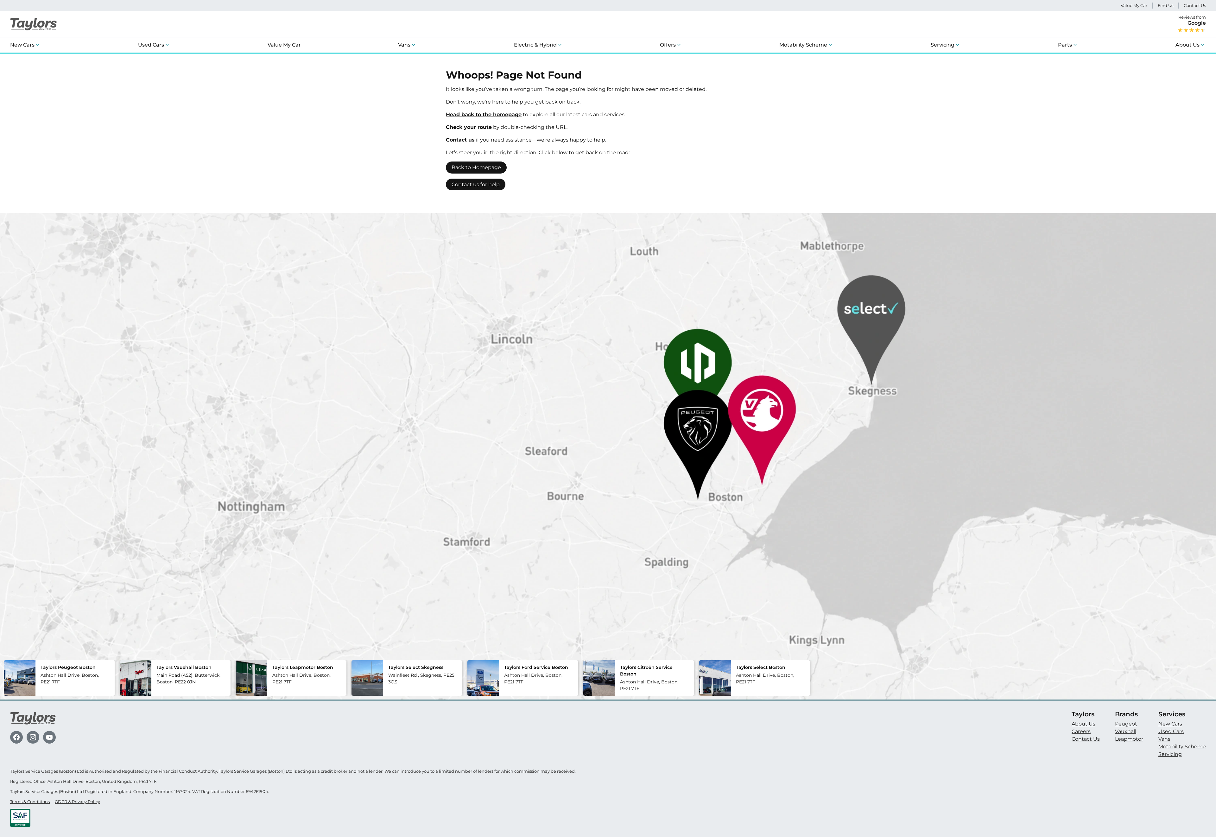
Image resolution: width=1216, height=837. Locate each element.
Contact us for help (476, 184)
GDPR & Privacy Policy (77, 801)
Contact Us (1195, 5)
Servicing (942, 45)
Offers (668, 45)
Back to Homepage (476, 167)
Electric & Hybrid (535, 45)
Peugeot (1126, 724)
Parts (1065, 45)
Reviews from (1192, 20)
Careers (1081, 731)
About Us (1187, 45)
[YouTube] (49, 737)
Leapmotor (1129, 739)
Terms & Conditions (30, 801)
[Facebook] (16, 737)
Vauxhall (1125, 731)
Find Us (1165, 5)
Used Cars (151, 45)
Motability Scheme (803, 45)
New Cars (22, 45)
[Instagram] (33, 737)
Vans (404, 45)
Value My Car (1134, 5)
